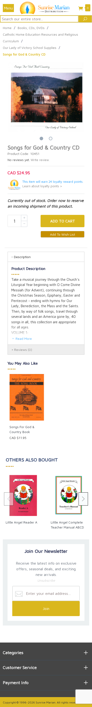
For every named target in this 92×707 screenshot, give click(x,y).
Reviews (23, 350)
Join (46, 608)
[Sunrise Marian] (46, 7)
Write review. (40, 160)
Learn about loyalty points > (42, 186)
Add (62, 221)
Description (22, 257)
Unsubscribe (46, 580)
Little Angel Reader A (21, 522)
